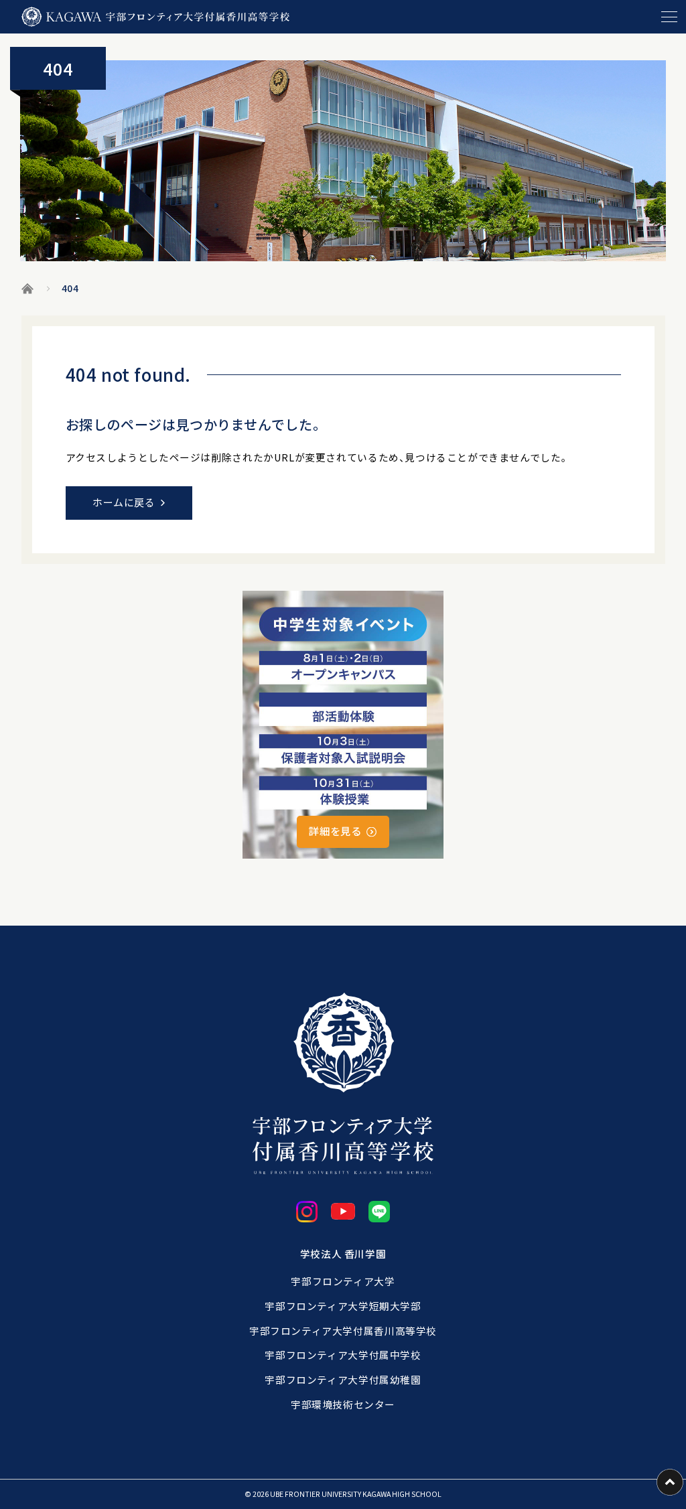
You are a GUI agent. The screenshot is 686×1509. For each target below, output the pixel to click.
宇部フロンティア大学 (343, 1281)
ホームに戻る (123, 502)
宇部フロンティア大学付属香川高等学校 (343, 1330)
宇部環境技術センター (343, 1404)
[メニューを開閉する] (669, 16)
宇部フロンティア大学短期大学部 (343, 1306)
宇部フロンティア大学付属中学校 (343, 1355)
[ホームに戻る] (155, 17)
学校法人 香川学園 (343, 1253)
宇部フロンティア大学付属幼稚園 (343, 1379)
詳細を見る (335, 830)
